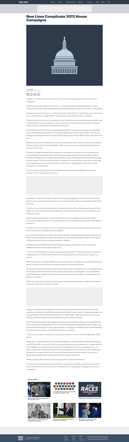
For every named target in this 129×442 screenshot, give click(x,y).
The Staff (74, 440)
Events (65, 438)
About (65, 436)
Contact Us (74, 436)
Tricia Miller (30, 89)
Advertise (81, 436)
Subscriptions (82, 440)
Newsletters (67, 440)
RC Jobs (80, 438)
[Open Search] (109, 2)
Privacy (73, 438)
